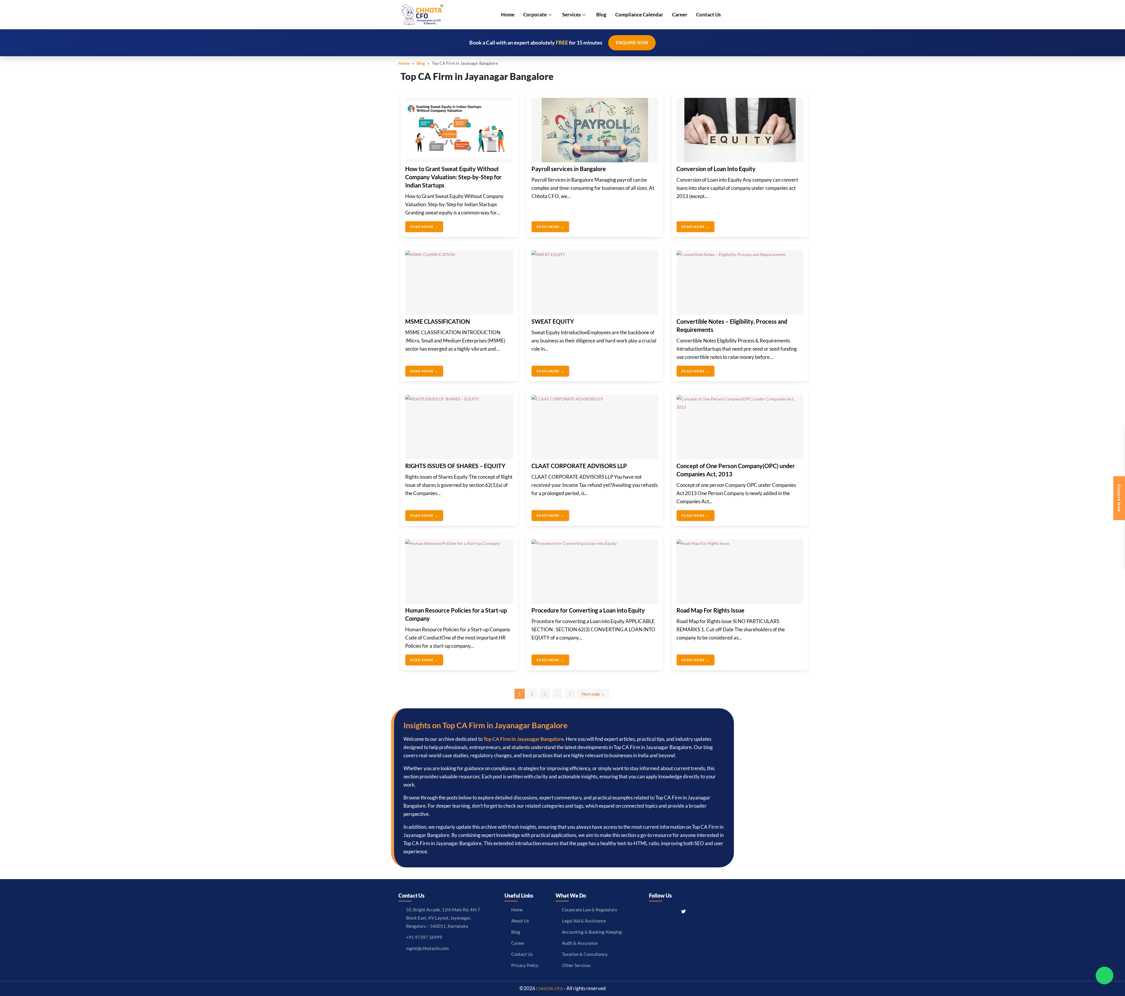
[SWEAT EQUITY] (594, 282)
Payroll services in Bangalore (568, 168)
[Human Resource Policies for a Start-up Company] (459, 571)
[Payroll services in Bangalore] (594, 130)
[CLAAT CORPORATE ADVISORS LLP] (594, 427)
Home (507, 14)
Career (679, 14)
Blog (601, 14)
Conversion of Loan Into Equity (716, 168)
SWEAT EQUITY (552, 321)
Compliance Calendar (639, 14)
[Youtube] (694, 911)
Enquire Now (632, 42)
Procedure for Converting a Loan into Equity (588, 610)
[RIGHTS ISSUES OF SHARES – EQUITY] (459, 427)
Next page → (593, 693)
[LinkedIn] (672, 911)
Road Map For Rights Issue (710, 610)
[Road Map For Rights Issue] (739, 571)
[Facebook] (652, 911)
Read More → (424, 226)
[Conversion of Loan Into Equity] (739, 130)
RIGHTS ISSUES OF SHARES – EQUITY (455, 465)
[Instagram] (662, 911)
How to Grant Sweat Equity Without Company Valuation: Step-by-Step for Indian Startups (453, 177)
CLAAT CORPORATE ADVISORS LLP (579, 465)
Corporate (535, 14)
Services (571, 14)
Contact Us (708, 14)
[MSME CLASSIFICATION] (459, 282)
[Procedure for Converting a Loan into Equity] (594, 571)
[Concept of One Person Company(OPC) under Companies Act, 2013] (739, 427)
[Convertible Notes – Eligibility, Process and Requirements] (739, 282)
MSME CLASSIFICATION (437, 321)
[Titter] (683, 911)
